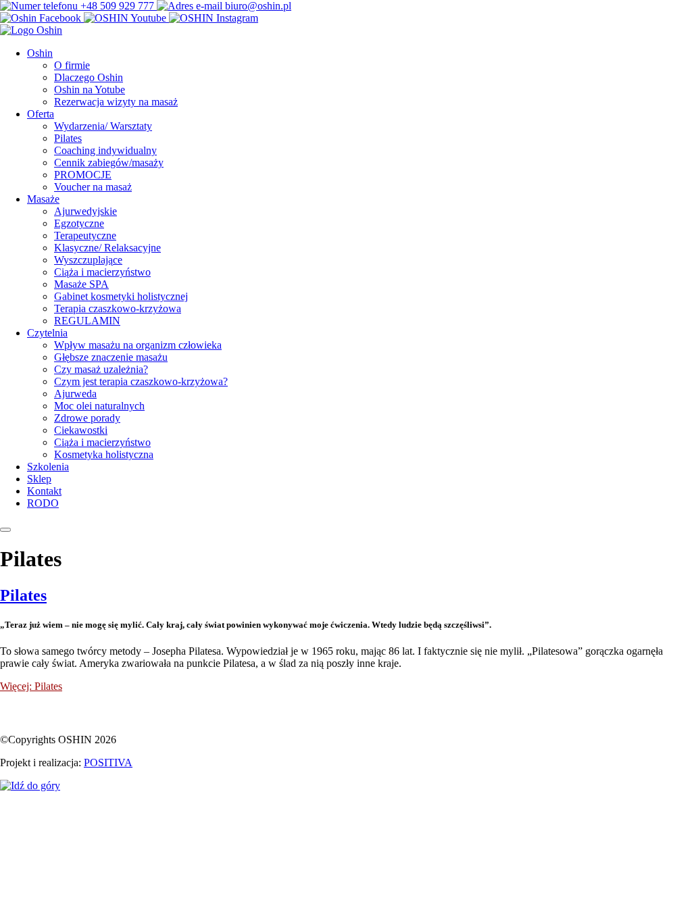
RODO (43, 503)
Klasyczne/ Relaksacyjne (107, 247)
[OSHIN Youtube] (126, 18)
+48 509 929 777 (117, 5)
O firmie (72, 65)
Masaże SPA (81, 284)
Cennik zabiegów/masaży (109, 162)
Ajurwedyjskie (85, 211)
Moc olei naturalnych (99, 405)
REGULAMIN (87, 320)
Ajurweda (75, 393)
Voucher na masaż (93, 187)
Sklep (39, 478)
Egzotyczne (79, 223)
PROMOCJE (83, 174)
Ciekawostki (80, 430)
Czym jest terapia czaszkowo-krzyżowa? (141, 381)
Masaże (43, 199)
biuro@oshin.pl (256, 5)
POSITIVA (108, 762)
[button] (5, 530)
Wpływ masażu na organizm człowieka (138, 345)
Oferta (40, 114)
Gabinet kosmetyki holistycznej (121, 296)
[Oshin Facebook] (42, 18)
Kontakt (44, 491)
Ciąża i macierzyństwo (102, 272)
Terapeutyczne (85, 235)
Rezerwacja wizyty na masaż (116, 101)
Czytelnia (47, 333)
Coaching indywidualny (105, 150)
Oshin (40, 53)
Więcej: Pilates (31, 686)
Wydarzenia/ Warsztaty (103, 126)
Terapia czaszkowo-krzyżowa (117, 308)
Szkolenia (48, 466)
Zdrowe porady (87, 418)
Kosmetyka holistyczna (103, 454)
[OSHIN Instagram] (213, 18)
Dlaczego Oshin (88, 77)
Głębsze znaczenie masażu (111, 357)
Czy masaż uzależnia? (101, 369)
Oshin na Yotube (89, 89)
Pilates (68, 138)
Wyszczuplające (88, 260)
